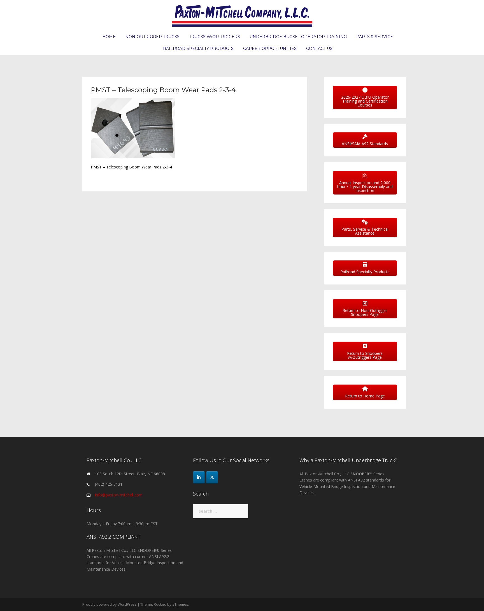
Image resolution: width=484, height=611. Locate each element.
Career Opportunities (270, 48)
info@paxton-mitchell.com (119, 494)
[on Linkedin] (199, 477)
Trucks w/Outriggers (214, 36)
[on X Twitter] (212, 477)
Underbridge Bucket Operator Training (298, 36)
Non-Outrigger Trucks (152, 36)
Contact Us (319, 48)
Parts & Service (374, 36)
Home (109, 36)
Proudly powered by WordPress (109, 604)
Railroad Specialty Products (198, 48)
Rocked (160, 604)
